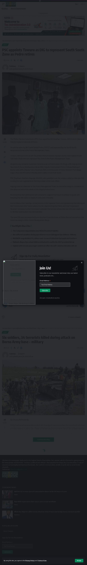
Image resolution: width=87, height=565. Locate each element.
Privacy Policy (30, 560)
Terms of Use (42, 560)
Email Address (45, 281)
